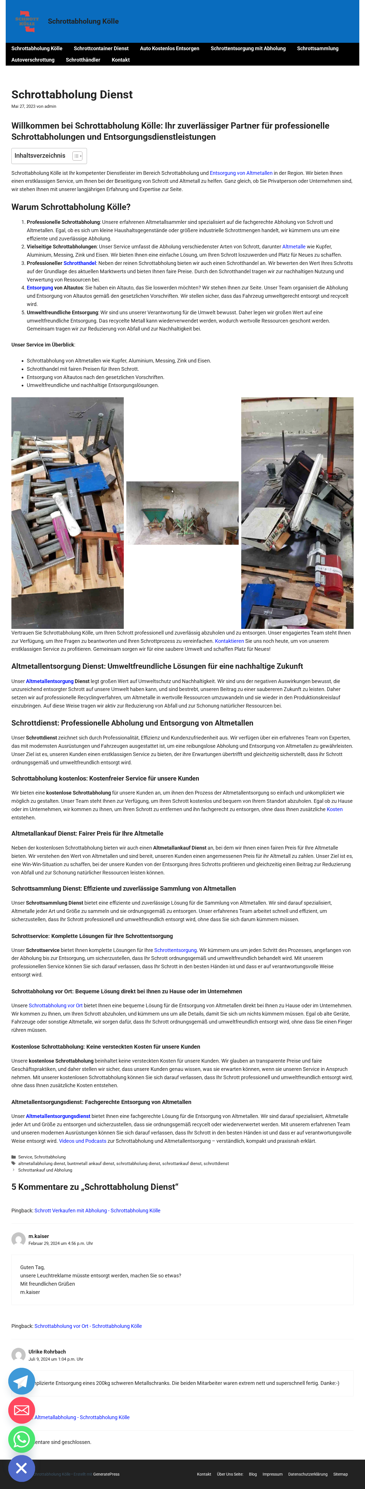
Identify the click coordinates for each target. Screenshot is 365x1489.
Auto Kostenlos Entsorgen (169, 48)
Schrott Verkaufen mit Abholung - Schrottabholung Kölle (98, 1211)
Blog (253, 1474)
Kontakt (121, 60)
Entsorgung (40, 288)
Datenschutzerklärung (308, 1474)
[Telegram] (21, 1381)
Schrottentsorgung (175, 950)
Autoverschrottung (32, 60)
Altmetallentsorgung (50, 681)
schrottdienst (216, 1163)
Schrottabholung (50, 1157)
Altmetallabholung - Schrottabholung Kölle (82, 1417)
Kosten (335, 809)
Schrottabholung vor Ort (56, 1005)
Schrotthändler (83, 60)
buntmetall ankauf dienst (90, 1163)
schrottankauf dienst (182, 1163)
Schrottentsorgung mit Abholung (248, 48)
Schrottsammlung (317, 48)
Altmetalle (294, 247)
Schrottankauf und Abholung (45, 1170)
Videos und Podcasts (82, 1141)
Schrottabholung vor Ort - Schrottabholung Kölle (88, 1326)
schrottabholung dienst (138, 1163)
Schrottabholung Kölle (83, 21)
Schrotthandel (80, 263)
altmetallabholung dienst (41, 1163)
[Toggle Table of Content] (74, 156)
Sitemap (340, 1474)
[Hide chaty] (21, 1468)
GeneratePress (106, 1474)
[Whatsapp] (21, 1439)
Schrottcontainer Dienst (101, 48)
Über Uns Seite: (230, 1474)
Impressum (273, 1474)
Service (25, 1157)
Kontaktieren (229, 641)
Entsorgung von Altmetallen (241, 173)
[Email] (21, 1410)
